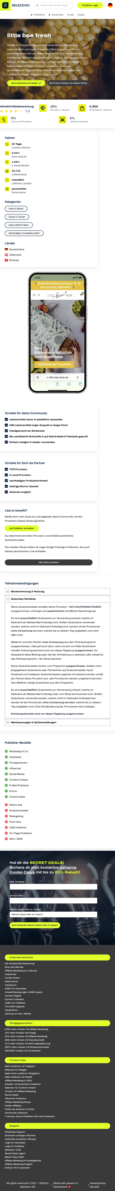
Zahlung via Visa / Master (18, 1014)
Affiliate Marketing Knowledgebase (23, 1160)
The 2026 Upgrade (15, 1006)
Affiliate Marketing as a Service (21, 971)
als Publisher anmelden (22, 528)
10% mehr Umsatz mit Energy (20, 1033)
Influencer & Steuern (16, 1098)
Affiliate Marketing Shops (18, 1102)
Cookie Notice (12, 978)
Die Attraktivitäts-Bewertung (19, 963)
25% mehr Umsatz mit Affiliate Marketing (26, 1036)
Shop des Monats (14, 967)
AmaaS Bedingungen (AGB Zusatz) (24, 992)
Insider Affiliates (13, 1106)
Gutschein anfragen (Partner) (20, 1135)
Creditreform (11, 1010)
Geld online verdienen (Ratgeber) (22, 1073)
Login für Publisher (14, 1146)
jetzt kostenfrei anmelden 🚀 (26, 83)
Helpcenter (10, 974)
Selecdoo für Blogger (16, 1070)
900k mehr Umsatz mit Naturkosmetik (24, 1040)
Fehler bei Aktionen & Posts (19, 1109)
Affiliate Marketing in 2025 (18, 1080)
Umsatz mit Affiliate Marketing (20, 1091)
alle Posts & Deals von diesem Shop (68, 83)
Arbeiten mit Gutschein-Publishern (23, 1084)
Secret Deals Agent (15, 1153)
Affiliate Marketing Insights (18, 1164)
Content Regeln (13, 996)
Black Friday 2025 (14, 1157)
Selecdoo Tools (13, 1150)
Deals (81, 14)
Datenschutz (11, 981)
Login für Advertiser (15, 1143)
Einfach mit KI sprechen (17, 1168)
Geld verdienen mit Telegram (20, 1066)
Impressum (10, 985)
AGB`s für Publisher (15, 1003)
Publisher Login (90, 5)
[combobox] (53, 914)
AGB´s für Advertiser (15, 988)
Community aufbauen (16, 1113)
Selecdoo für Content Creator (20, 1088)
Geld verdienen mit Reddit (18, 1077)
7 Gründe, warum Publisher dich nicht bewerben (30, 1116)
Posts (70, 14)
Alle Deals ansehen (48, 562)
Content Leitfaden (14, 999)
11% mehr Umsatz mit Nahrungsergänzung (27, 1043)
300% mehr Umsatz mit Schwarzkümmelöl (27, 1047)
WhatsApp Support (15, 1132)
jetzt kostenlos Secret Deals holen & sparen (35, 925)
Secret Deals (11, 1095)
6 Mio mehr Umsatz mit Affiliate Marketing (26, 1029)
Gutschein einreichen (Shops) (20, 1139)
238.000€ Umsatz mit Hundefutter (23, 1051)
